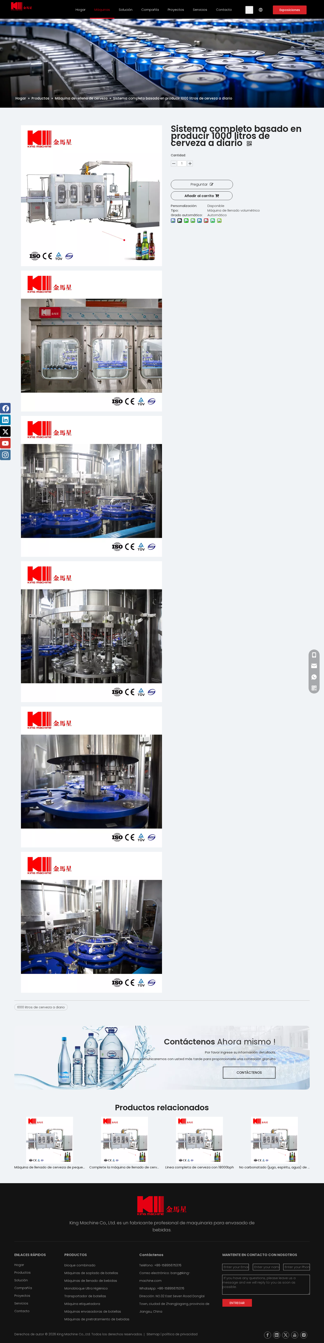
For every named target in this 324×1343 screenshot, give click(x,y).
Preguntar (199, 184)
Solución (21, 1280)
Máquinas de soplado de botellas (91, 1273)
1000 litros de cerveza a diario (41, 1007)
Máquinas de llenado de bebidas (90, 1280)
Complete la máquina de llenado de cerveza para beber (49, 1167)
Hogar (19, 1265)
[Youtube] (5, 443)
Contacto (22, 1311)
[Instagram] (5, 455)
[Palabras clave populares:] (249, 10)
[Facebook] (5, 408)
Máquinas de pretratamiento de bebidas (96, 1319)
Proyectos (22, 1295)
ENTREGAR (237, 1303)
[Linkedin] (5, 420)
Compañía (23, 1288)
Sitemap (153, 1334)
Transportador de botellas (85, 1296)
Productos (22, 1272)
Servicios (21, 1303)
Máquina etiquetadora (82, 1304)
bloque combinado (79, 1265)
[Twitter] (5, 431)
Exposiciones (289, 10)
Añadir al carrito (199, 195)
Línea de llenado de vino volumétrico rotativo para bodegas (274, 1167)
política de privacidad (179, 1334)
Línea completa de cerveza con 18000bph (124, 1167)
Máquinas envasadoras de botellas (92, 1311)
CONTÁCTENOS (249, 1072)
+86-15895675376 (170, 1288)
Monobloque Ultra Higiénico (86, 1288)
